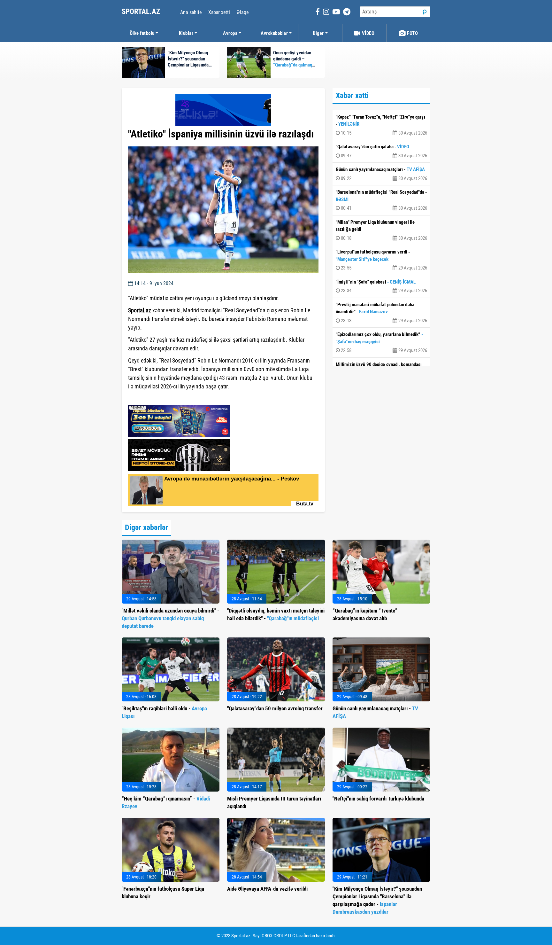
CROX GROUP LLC (278, 936)
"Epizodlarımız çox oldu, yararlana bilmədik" (381, 342)
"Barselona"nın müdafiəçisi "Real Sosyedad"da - (381, 200)
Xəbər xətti (219, 12)
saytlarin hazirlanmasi (154, 398)
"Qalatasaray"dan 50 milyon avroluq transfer (275, 708)
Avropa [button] (230, 33)
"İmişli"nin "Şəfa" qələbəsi (381, 286)
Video (367, 33)
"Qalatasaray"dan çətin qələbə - (381, 151)
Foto (412, 33)
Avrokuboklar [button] (274, 33)
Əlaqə (243, 12)
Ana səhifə (191, 12)
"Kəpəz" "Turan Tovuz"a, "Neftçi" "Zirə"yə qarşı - (381, 125)
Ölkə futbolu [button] (142, 33)
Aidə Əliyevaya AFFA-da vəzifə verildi (267, 889)
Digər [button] (318, 33)
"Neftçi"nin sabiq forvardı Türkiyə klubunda (378, 798)
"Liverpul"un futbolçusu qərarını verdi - (381, 260)
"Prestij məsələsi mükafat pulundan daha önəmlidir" (381, 313)
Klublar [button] (186, 33)
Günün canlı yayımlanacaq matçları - (381, 174)
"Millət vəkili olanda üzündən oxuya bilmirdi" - (170, 618)
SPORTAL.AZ (142, 11)
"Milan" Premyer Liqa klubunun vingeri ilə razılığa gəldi (381, 230)
